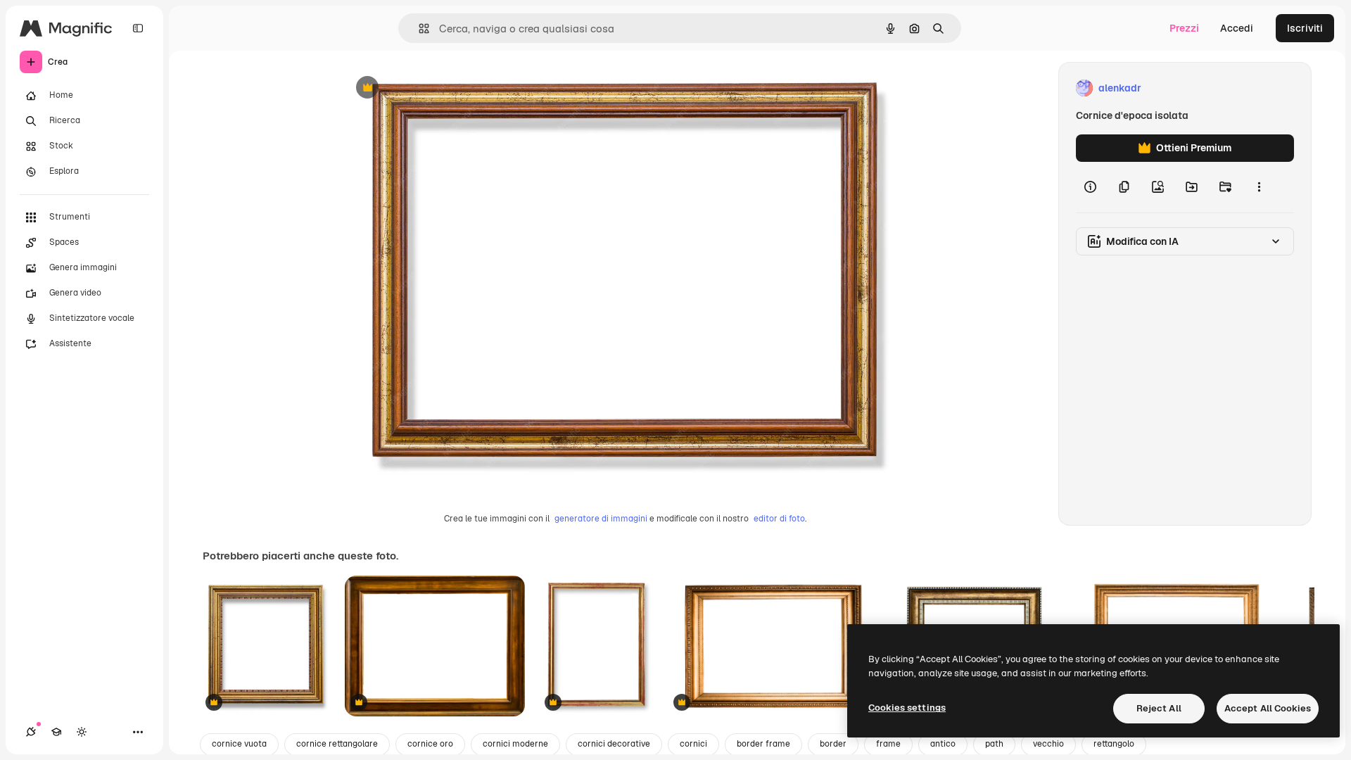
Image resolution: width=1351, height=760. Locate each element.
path (994, 743)
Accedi (1236, 28)
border (833, 743)
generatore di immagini (600, 518)
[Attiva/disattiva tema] (81, 732)
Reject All (1158, 708)
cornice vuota (239, 743)
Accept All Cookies (1267, 708)
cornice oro (430, 743)
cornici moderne (515, 743)
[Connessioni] (31, 732)
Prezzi (1184, 28)
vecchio (1048, 743)
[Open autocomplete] (418, 28)
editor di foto (779, 518)
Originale (434, 88)
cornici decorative (614, 743)
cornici (693, 743)
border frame (763, 743)
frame (888, 743)
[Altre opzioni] (1259, 187)
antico (943, 743)
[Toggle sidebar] (138, 28)
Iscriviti (1305, 28)
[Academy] (56, 732)
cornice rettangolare (337, 743)
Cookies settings (907, 708)
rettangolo (1113, 743)
